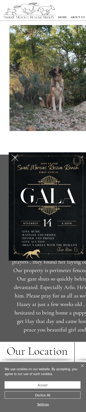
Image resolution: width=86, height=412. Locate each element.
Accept (42, 385)
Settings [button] (43, 404)
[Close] (79, 368)
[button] (14, 157)
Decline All (42, 395)
